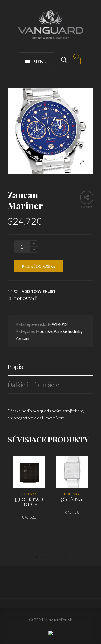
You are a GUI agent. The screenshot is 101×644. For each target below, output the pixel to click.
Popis (15, 366)
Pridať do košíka (38, 266)
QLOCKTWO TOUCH (29, 502)
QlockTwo (72, 499)
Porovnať (25, 298)
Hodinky (44, 331)
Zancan (22, 338)
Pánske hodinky (68, 331)
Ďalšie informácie (33, 384)
